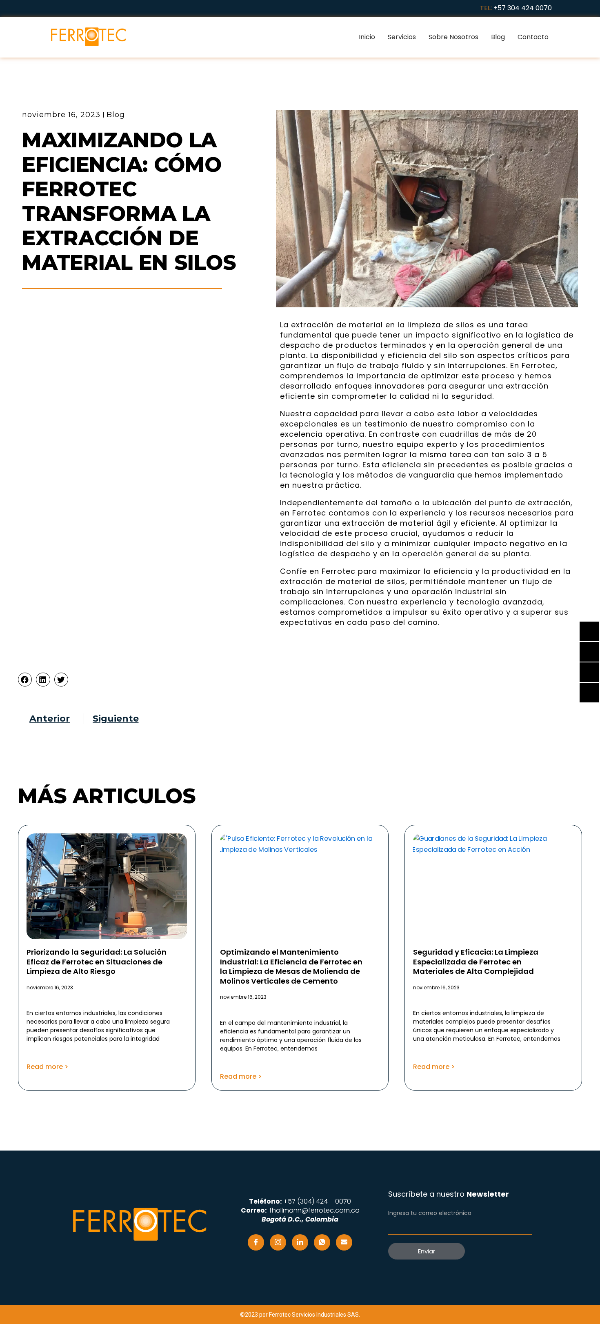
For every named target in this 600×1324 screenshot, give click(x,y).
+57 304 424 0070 (522, 8)
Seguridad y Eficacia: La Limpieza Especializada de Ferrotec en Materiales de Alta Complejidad (475, 961)
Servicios (402, 37)
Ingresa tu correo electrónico (429, 1213)
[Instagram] (278, 1242)
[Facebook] (256, 1242)
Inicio (367, 37)
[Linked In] (300, 1242)
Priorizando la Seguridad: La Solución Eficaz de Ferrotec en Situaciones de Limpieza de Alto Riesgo (97, 961)
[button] (25, 679)
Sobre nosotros (453, 37)
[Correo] (344, 1242)
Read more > (47, 1066)
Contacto (533, 37)
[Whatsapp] (322, 1242)
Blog (498, 37)
